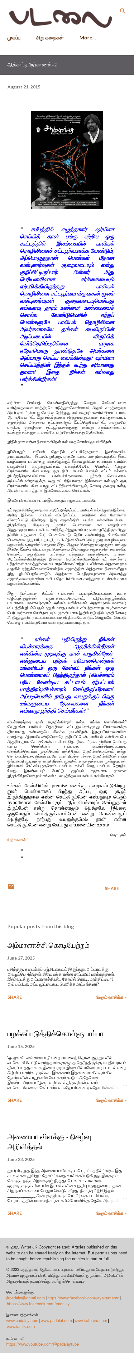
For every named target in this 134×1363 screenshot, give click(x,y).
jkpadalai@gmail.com (25, 1298)
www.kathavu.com (90, 1320)
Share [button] (112, 888)
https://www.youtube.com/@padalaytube (42, 1344)
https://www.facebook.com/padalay (38, 1304)
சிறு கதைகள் (50, 37)
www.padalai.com (56, 1320)
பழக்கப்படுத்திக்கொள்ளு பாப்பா (55, 1033)
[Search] (123, 11)
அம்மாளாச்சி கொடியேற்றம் (48, 945)
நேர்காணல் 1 (18, 840)
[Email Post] (11, 888)
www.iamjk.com (21, 1326)
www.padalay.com (22, 1320)
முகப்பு (14, 37)
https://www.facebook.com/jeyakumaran (83, 1298)
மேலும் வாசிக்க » (111, 997)
